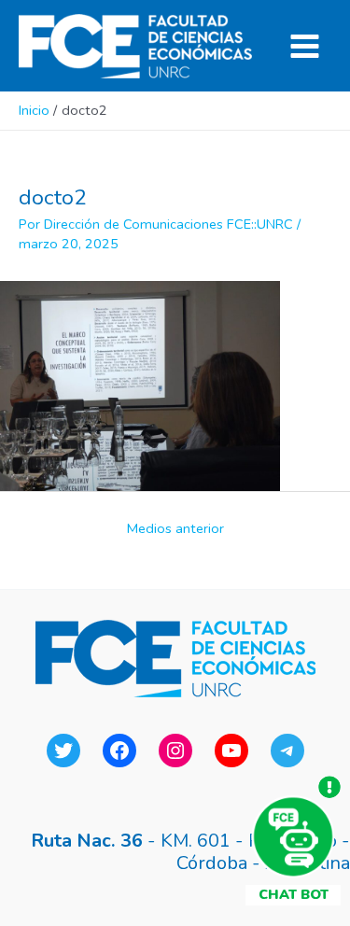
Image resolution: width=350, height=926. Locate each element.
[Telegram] (287, 750)
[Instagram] (175, 750)
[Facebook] (119, 750)
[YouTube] (231, 750)
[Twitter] (63, 750)
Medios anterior (175, 528)
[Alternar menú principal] (304, 46)
